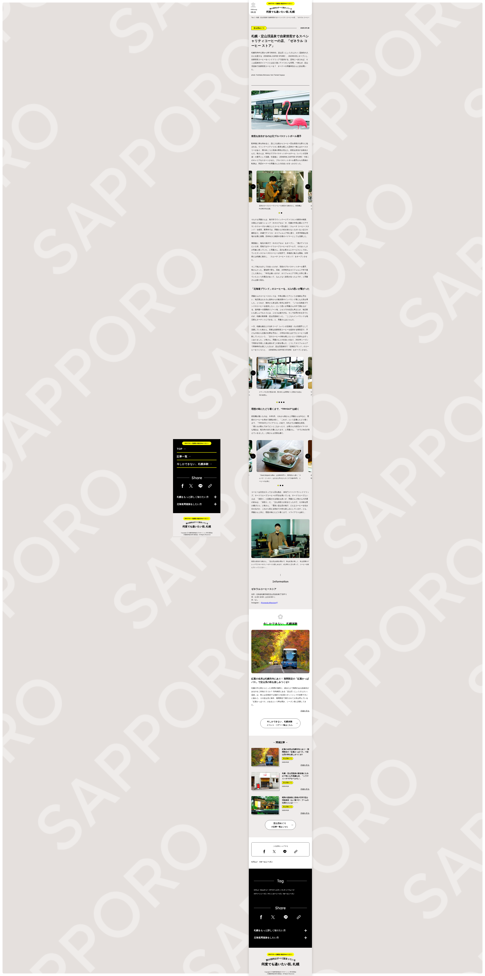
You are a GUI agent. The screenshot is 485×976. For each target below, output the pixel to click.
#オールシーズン (266, 862)
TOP (179, 448)
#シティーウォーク (288, 890)
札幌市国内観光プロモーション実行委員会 (201, 532)
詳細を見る (305, 711)
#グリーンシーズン (260, 894)
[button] (279, 213)
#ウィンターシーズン (275, 894)
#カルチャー (264, 890)
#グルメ (254, 862)
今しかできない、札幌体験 (193, 463)
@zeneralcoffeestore (268, 603)
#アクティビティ (275, 890)
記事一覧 (182, 456)
